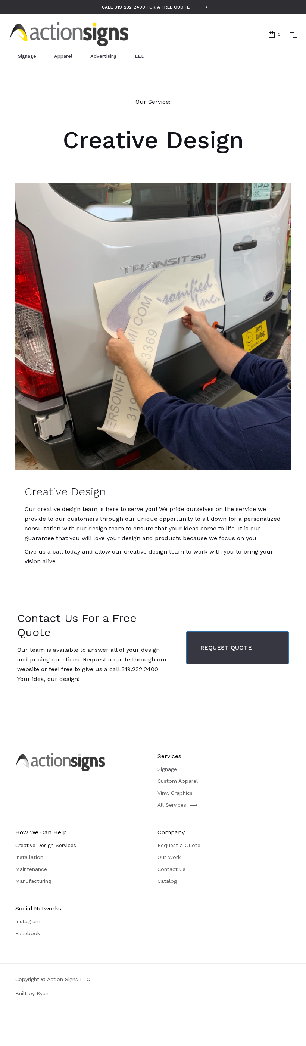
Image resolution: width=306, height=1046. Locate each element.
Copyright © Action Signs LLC (52, 979)
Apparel (63, 56)
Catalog (167, 881)
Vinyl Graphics (175, 793)
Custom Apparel (177, 781)
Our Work (169, 857)
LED (140, 56)
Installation (29, 857)
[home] (68, 34)
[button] (275, 34)
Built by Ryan (32, 993)
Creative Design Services (45, 845)
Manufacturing (33, 881)
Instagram (27, 921)
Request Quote (226, 647)
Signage (27, 56)
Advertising (103, 56)
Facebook (27, 933)
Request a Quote (178, 845)
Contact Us (171, 869)
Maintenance (31, 869)
